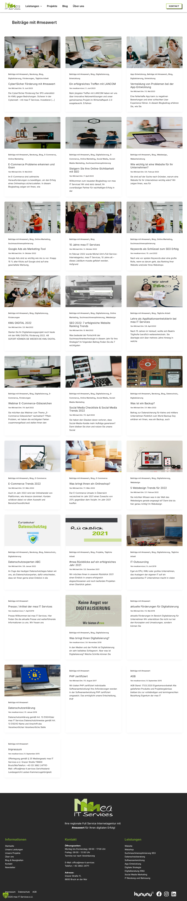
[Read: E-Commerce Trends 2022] (32, 456)
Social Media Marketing (136, 874)
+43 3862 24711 (81, 866)
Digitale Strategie (133, 867)
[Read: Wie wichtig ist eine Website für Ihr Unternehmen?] (155, 132)
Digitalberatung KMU (135, 871)
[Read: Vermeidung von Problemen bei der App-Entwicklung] (155, 52)
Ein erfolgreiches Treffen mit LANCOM (92, 83)
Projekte (99, 552)
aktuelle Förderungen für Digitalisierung (154, 606)
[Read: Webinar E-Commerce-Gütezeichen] (32, 371)
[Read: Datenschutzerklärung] (32, 680)
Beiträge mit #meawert (18, 74)
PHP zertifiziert (78, 676)
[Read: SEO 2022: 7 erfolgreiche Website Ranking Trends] (93, 291)
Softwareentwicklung (135, 860)
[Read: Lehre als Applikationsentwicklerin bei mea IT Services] (155, 291)
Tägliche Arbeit (42, 78)
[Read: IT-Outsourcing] (155, 530)
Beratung (34, 74)
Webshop (129, 849)
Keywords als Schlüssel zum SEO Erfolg (154, 248)
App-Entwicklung (138, 74)
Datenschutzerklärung (21, 707)
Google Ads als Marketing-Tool (27, 248)
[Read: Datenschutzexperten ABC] (32, 530)
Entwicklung (74, 78)
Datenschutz (171, 394)
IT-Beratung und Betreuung (137, 878)
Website (128, 846)
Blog (41, 74)
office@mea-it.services (83, 862)
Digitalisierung (14, 78)
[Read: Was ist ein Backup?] (155, 371)
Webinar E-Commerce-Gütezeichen (30, 403)
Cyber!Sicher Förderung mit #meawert (31, 83)
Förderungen (28, 78)
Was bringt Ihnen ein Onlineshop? (89, 483)
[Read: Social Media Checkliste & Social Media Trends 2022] (93, 371)
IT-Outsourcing (139, 561)
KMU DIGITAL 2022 (19, 322)
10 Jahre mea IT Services (84, 244)
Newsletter (10, 867)
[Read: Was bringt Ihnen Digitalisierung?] (93, 610)
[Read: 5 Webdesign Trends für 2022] (155, 456)
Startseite (9, 846)
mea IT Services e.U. (23, 897)
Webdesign (162, 155)
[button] (40, 6)
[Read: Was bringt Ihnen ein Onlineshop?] (93, 456)
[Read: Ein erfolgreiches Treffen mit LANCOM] (93, 52)
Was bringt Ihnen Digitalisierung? (89, 638)
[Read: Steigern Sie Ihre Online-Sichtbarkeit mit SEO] (93, 132)
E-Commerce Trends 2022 (24, 483)
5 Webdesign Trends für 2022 (148, 487)
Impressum (15, 749)
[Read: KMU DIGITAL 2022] (32, 291)
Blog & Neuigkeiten (14, 860)
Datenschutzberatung (135, 856)
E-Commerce (50, 155)
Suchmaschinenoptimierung (98, 163)
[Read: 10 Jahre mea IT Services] (93, 217)
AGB (133, 676)
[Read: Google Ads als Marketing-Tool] (32, 217)
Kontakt (8, 863)
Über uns (9, 856)
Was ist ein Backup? (142, 403)
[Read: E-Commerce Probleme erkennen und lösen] (32, 132)
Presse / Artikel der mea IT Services (30, 606)
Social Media (102, 159)
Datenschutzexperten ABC (24, 561)
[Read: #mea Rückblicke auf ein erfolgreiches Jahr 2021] (93, 530)
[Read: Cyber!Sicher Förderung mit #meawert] (32, 52)
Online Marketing (15, 159)
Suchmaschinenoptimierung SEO (140, 853)
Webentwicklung (137, 159)
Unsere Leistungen (14, 849)
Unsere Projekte (12, 853)
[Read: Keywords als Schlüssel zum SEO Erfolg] (155, 217)
